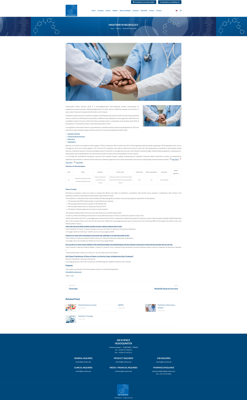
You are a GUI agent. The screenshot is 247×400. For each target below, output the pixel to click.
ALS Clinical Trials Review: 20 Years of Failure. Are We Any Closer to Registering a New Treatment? (99, 256)
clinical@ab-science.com (74, 272)
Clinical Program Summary (76, 136)
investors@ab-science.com (123, 371)
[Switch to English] (177, 10)
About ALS (71, 139)
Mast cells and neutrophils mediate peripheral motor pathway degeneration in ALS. (94, 226)
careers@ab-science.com (164, 362)
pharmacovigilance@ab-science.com (163, 371)
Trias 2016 (174, 159)
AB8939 (121, 305)
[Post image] (71, 308)
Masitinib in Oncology (85, 316)
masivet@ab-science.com (123, 362)
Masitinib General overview (87, 305)
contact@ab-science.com (83, 362)
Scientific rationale (74, 134)
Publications (72, 142)
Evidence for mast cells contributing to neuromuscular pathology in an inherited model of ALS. (97, 235)
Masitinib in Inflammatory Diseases (166, 306)
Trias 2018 (78, 162)
